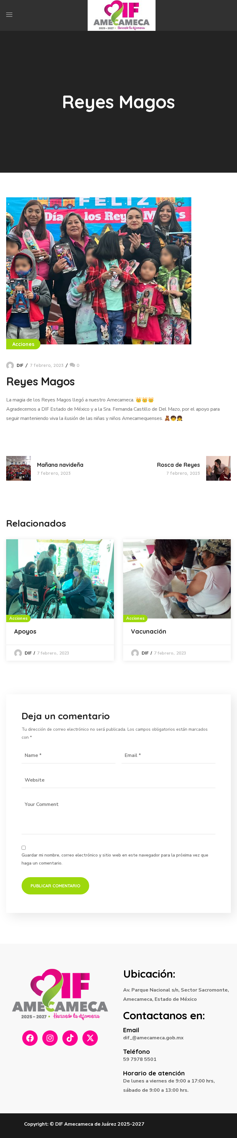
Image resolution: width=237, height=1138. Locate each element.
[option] (60, 600)
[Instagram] (50, 1038)
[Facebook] (30, 1038)
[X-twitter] (90, 1038)
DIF (20, 365)
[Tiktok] (70, 1038)
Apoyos (25, 631)
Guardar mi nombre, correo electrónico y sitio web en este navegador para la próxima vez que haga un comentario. (115, 859)
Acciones (23, 344)
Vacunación (148, 631)
